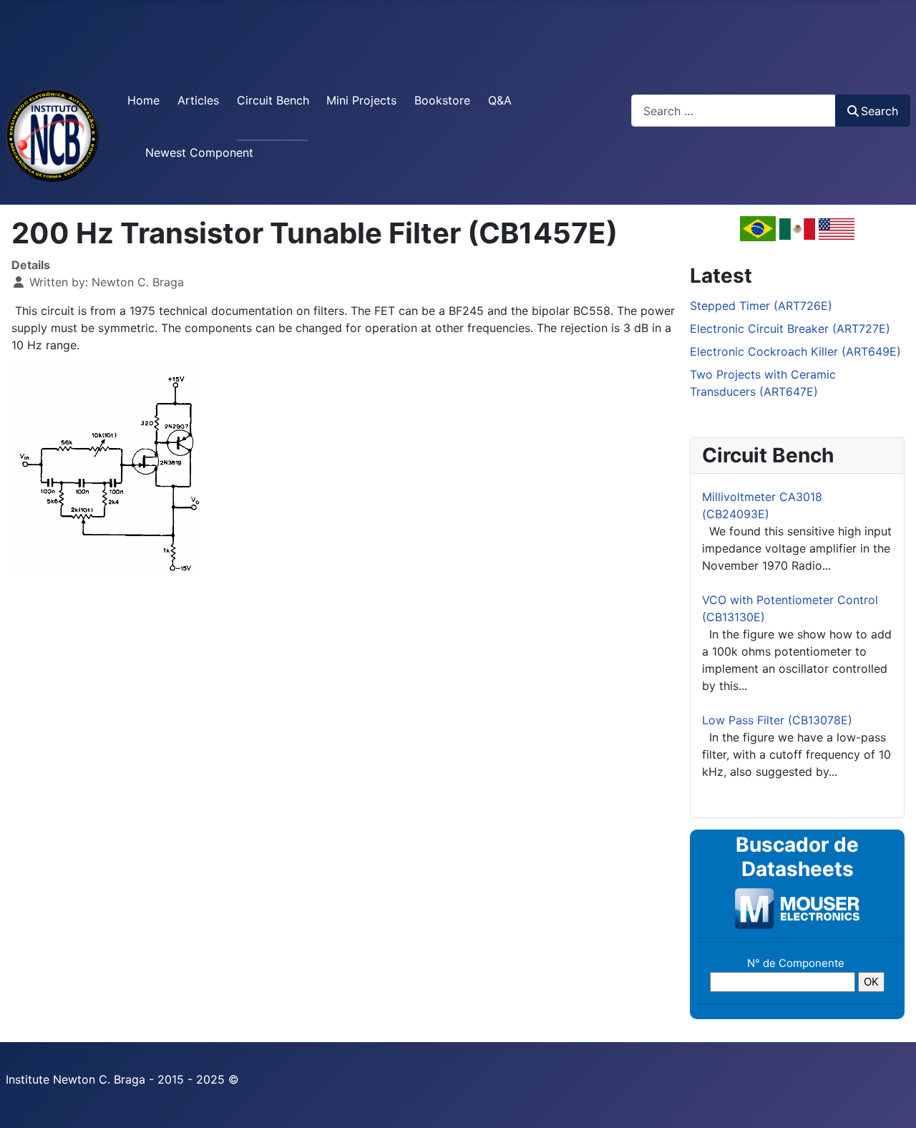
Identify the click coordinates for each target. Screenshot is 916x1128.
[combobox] (733, 110)
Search (879, 111)
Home (143, 100)
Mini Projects (361, 100)
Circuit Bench (273, 100)
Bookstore (442, 100)
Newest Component (199, 152)
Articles (198, 100)
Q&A (500, 100)
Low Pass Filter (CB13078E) (777, 720)
